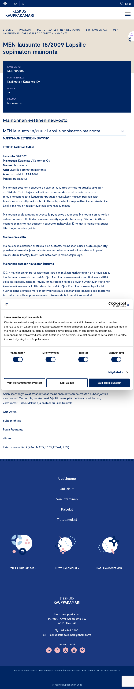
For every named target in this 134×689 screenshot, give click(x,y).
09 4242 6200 (70, 630)
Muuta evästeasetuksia (108, 670)
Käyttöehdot (88, 670)
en (15, 3)
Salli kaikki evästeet (109, 382)
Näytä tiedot (115, 372)
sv (22, 3)
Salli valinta (67, 382)
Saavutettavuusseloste (25, 670)
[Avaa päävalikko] (128, 13)
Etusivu (8, 29)
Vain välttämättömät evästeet (24, 382)
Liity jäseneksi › (67, 568)
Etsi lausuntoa (96, 29)
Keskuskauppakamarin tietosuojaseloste (59, 670)
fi (9, 3)
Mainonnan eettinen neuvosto (58, 29)
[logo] (20, 13)
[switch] (50, 359)
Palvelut (25, 29)
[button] (125, 3)
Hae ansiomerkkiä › (110, 568)
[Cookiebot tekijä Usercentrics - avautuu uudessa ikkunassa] (114, 304)
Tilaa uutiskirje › (23, 568)
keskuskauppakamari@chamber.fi (70, 634)
